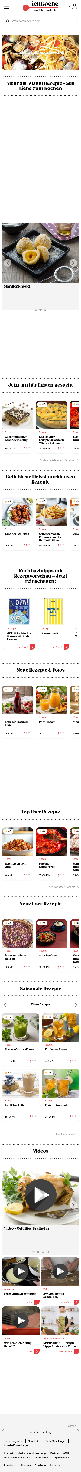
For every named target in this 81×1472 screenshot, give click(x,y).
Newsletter (34, 1440)
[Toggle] (73, 6)
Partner (54, 1453)
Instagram (56, 1465)
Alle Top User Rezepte (62, 886)
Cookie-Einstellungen (16, 1445)
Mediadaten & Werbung (32, 1453)
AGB (66, 1453)
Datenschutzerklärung (17, 1457)
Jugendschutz (60, 1457)
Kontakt (8, 1453)
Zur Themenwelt (65, 1134)
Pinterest (25, 1465)
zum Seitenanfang (40, 1432)
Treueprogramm (13, 1440)
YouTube (40, 1465)
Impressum (41, 1457)
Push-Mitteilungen (55, 1440)
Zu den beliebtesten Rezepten (57, 460)
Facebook (10, 1465)
